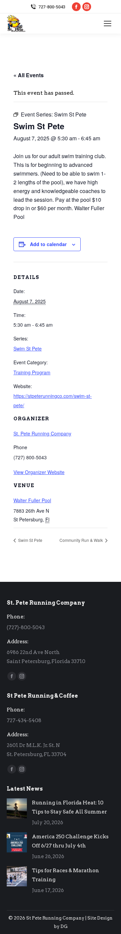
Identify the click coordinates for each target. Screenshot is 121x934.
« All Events (28, 75)
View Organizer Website (39, 472)
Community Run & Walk (81, 540)
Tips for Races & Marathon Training (65, 875)
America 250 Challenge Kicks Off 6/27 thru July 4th (70, 841)
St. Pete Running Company (42, 433)
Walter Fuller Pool (32, 500)
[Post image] (17, 808)
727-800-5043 (51, 6)
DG (64, 926)
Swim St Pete (27, 348)
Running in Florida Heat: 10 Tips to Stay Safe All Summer (69, 807)
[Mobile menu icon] (107, 23)
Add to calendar (48, 244)
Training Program (31, 372)
